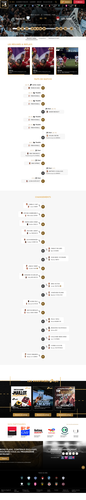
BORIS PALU (34, 301)
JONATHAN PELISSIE (57, 292)
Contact (56, 490)
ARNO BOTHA (55, 283)
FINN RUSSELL (35, 96)
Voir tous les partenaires (72, 424)
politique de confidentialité (24, 462)
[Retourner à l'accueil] (4, 5)
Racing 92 (20, 18)
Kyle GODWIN (55, 251)
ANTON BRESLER (32, 310)
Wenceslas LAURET (32, 215)
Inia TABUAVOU (33, 233)
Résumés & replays (31, 38)
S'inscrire (4, 458)
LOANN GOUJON (56, 345)
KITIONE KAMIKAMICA (31, 213)
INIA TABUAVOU (34, 153)
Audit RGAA (48, 490)
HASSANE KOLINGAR (31, 275)
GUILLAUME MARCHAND (59, 336)
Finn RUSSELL (36, 155)
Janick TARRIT (34, 206)
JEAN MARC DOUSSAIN (58, 257)
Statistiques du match (54, 38)
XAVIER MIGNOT (54, 112)
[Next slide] (84, 6)
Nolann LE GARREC (32, 356)
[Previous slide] (79, 6)
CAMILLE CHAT (33, 204)
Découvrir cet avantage (21, 415)
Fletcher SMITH (55, 259)
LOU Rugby (66, 18)
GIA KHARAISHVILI (32, 239)
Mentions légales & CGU (6, 490)
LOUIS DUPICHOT (34, 181)
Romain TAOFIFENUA (57, 348)
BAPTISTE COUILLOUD (56, 171)
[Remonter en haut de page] (83, 467)
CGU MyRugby (16, 490)
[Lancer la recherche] (56, 2)
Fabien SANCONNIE (32, 312)
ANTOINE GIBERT (32, 231)
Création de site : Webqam (76, 490)
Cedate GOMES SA (32, 242)
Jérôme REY (54, 330)
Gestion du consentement (65, 490)
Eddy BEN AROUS (33, 277)
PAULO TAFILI (55, 319)
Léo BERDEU (57, 138)
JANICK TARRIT (33, 266)
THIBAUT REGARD (56, 248)
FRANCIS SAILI (35, 88)
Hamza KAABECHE (56, 321)
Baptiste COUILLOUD (56, 295)
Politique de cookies (39, 490)
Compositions (42, 38)
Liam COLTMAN (55, 339)
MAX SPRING (35, 163)
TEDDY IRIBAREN (32, 354)
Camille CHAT (32, 268)
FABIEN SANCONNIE (31, 222)
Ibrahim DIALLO (33, 224)
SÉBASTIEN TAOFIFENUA (58, 328)
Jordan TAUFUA (55, 286)
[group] (20, 6)
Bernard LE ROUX (33, 303)
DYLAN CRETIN (53, 135)
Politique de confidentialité (25, 490)
